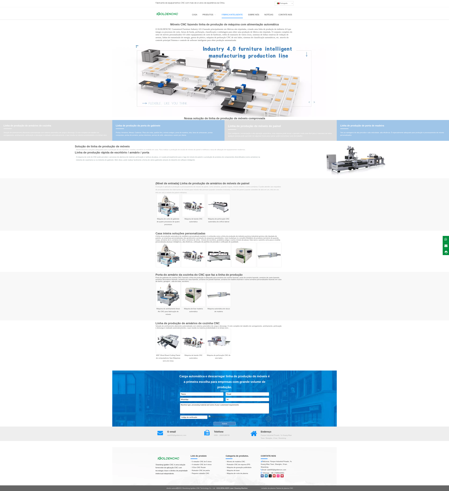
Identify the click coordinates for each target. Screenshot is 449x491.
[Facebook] (262, 475)
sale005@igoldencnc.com (176, 435)
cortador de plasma (268, 488)
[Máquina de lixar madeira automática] (244, 255)
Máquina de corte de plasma (237, 473)
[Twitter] (270, 475)
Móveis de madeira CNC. (236, 461)
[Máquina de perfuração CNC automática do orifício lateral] (218, 205)
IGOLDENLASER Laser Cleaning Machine (232, 488)
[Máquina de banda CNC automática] (193, 205)
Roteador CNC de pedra (201, 470)
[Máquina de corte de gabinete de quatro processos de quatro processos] (168, 205)
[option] (168, 210)
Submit (224, 424)
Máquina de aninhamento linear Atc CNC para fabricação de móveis (168, 311)
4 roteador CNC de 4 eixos (202, 464)
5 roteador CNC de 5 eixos (202, 461)
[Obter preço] (445, 252)
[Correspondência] (445, 245)
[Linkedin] (266, 475)
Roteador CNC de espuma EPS (238, 464)
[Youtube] (274, 475)
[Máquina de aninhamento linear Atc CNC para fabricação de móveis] (168, 294)
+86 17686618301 (277, 473)
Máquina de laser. (233, 470)
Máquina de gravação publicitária (239, 467)
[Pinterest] (282, 475)
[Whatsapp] (445, 239)
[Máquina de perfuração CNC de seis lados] (218, 341)
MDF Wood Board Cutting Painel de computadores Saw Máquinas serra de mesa (168, 358)
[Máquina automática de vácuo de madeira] (269, 255)
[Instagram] (278, 475)
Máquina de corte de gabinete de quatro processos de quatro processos (168, 221)
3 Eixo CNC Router (199, 467)
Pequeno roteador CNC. (201, 473)
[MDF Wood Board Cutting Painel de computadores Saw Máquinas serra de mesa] (168, 341)
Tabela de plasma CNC (284, 488)
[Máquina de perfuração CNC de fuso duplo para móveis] (218, 255)
